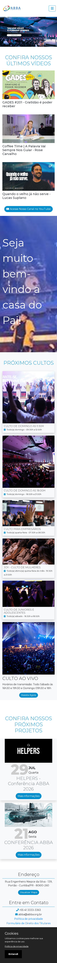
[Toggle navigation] (52, 8)
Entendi (13, 954)
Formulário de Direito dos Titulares (28, 923)
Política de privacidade (28, 918)
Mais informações (28, 796)
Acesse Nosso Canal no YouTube (30, 208)
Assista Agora (28, 695)
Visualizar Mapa (28, 892)
